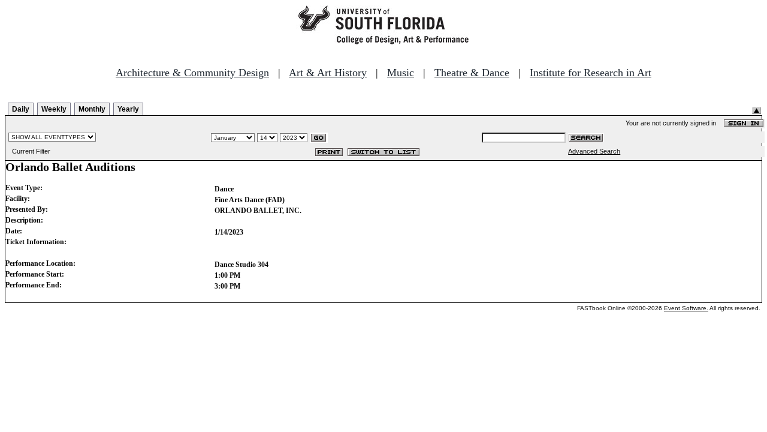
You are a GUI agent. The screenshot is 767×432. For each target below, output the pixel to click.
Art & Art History (328, 73)
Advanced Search (594, 151)
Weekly (54, 109)
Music (400, 73)
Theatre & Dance (471, 73)
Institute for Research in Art (590, 73)
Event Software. (686, 308)
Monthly (91, 109)
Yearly (128, 109)
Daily (20, 109)
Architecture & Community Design (192, 73)
